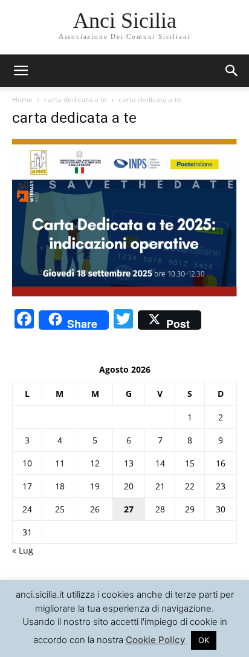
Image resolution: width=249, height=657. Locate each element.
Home (22, 99)
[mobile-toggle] (20, 70)
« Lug (22, 550)
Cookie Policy (156, 640)
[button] (232, 70)
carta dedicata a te (75, 99)
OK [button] (203, 640)
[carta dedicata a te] (124, 293)
